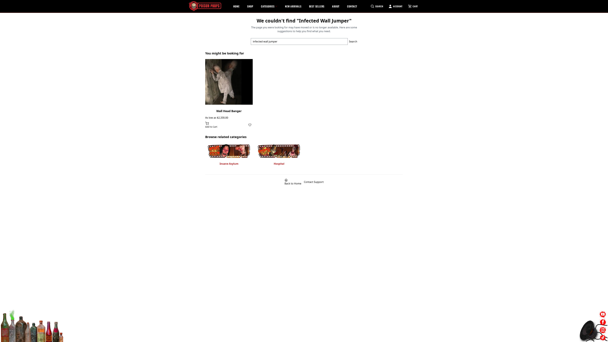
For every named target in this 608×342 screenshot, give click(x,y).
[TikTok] (602, 337)
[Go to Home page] (205, 6)
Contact (352, 6)
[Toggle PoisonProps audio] (588, 329)
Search (353, 41)
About (335, 6)
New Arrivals (293, 6)
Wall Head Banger (229, 111)
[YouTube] (602, 314)
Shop (250, 6)
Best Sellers (317, 6)
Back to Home (293, 183)
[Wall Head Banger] (229, 82)
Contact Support (314, 182)
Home (236, 6)
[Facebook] (602, 322)
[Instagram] (602, 329)
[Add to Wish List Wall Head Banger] (250, 125)
